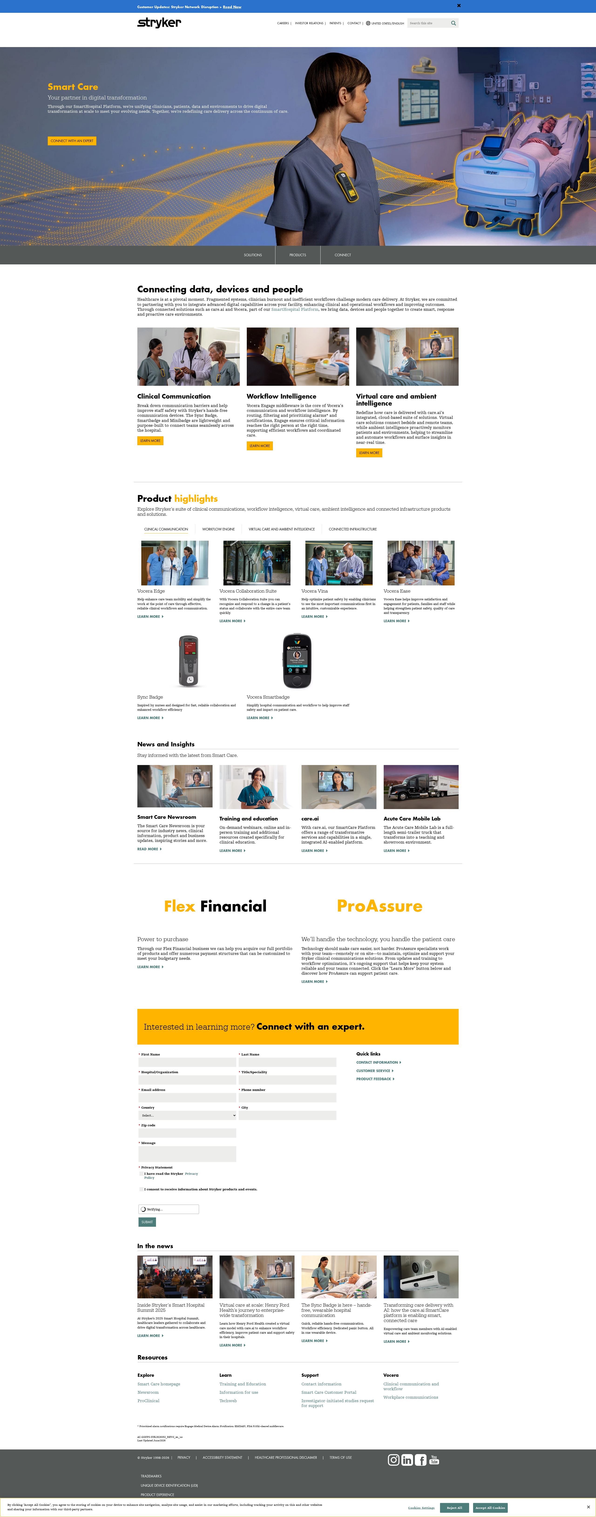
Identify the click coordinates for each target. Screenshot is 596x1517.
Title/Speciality (253, 1072)
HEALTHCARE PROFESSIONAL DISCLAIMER (286, 1457)
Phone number (252, 1090)
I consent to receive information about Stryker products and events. (200, 1189)
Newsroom (148, 1392)
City (243, 1107)
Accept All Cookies (490, 1508)
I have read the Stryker (171, 1175)
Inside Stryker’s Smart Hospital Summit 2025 (170, 1307)
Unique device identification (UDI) (169, 1485)
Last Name (249, 1054)
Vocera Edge (151, 591)
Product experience (157, 1495)
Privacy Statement (156, 1167)
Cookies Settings (421, 1508)
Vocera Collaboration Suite (248, 591)
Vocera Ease (397, 591)
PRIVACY (184, 1457)
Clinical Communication (166, 529)
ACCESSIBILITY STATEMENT (222, 1457)
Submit (147, 1222)
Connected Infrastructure (353, 529)
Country (146, 1107)
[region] (298, 1507)
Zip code (147, 1125)
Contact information (377, 1062)
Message (147, 1143)
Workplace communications (410, 1397)
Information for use (239, 1392)
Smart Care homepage (159, 1383)
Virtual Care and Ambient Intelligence (282, 529)
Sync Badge (150, 697)
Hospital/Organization (158, 1072)
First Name (149, 1054)
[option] (298, 146)
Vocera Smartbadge (268, 697)
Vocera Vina (314, 591)
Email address (152, 1090)
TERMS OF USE (341, 1457)
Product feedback (373, 1078)
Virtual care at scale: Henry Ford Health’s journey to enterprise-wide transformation (254, 1310)
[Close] (588, 1507)
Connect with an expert (72, 141)
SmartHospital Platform (294, 309)
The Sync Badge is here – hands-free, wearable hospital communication (336, 1310)
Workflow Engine (218, 529)
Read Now (232, 6)
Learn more (150, 440)
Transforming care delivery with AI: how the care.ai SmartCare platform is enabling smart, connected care (418, 1312)
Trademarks (151, 1476)
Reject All (454, 1508)
